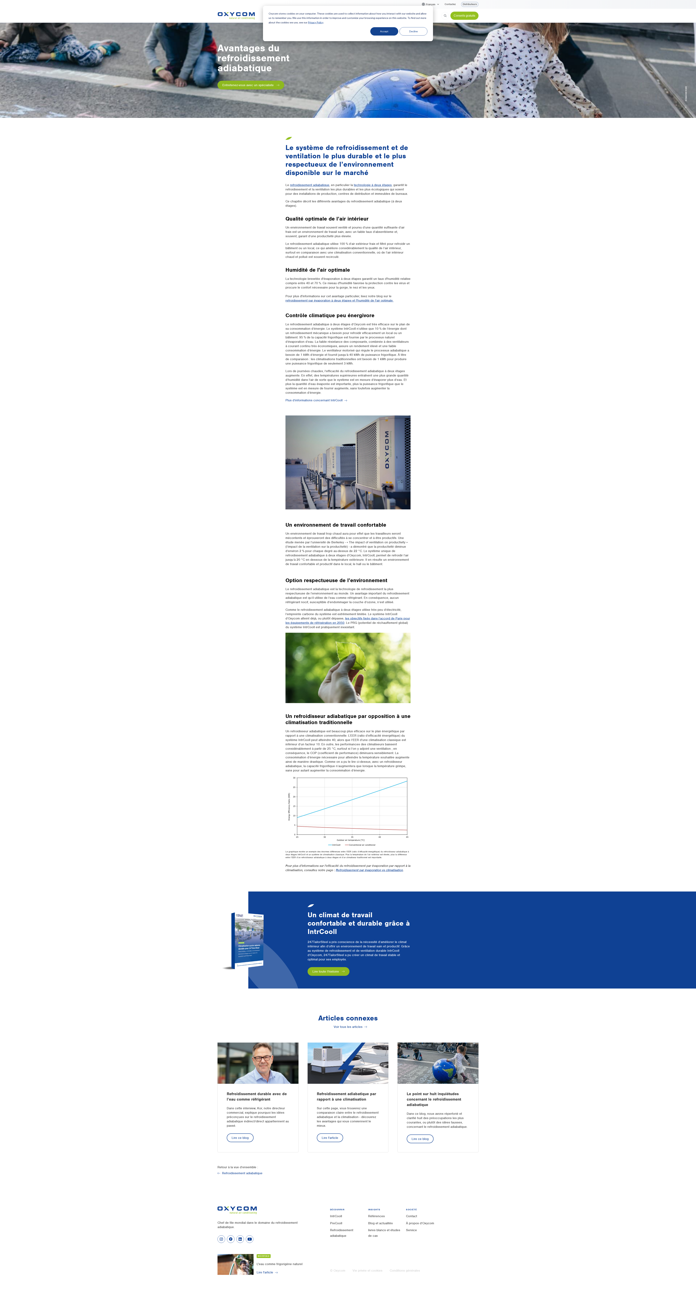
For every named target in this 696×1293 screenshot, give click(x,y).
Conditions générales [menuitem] (405, 1271)
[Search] (445, 16)
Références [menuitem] (376, 1216)
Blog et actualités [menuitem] (380, 1223)
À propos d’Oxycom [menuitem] (420, 1223)
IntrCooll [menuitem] (336, 1216)
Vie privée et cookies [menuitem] (367, 1271)
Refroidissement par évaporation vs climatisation (369, 870)
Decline (413, 31)
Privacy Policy (315, 22)
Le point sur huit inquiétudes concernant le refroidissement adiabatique (434, 1099)
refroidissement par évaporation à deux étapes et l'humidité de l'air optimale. (339, 300)
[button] (432, 4)
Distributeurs (470, 4)
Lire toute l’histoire (325, 971)
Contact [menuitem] (411, 1216)
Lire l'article (330, 1138)
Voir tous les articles (348, 1027)
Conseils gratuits (464, 15)
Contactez (450, 4)
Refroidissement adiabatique (242, 1173)
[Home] (236, 16)
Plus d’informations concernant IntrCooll (314, 400)
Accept (384, 31)
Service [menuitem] (411, 1230)
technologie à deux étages (373, 185)
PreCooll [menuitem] (336, 1223)
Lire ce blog (240, 1138)
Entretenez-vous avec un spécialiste (248, 85)
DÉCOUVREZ (686, 93)
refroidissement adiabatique (309, 185)
